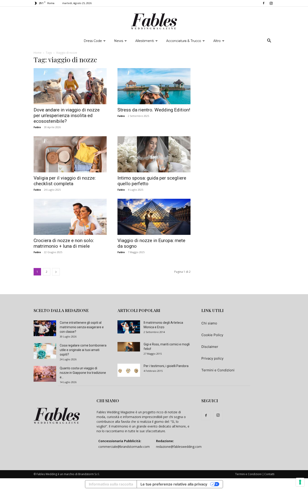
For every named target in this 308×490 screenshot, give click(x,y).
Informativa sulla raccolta (111, 484)
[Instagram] (271, 3)
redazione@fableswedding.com (179, 446)
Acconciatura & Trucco (183, 41)
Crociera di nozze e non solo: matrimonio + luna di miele (64, 243)
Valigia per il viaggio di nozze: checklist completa (65, 180)
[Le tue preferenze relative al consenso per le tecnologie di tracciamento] (300, 482)
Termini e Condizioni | (249, 474)
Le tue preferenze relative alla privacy (173, 484)
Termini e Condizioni (217, 370)
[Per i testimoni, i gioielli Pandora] (128, 370)
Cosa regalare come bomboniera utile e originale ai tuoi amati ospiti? (83, 350)
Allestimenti (144, 41)
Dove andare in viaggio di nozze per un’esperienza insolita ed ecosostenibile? (67, 115)
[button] (269, 41)
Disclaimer (209, 346)
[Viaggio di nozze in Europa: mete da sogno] (154, 217)
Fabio (37, 127)
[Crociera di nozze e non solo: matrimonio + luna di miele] (70, 217)
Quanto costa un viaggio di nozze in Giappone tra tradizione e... (83, 372)
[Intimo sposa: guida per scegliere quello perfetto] (154, 154)
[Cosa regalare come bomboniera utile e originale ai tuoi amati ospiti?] (45, 351)
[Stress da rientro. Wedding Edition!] (154, 86)
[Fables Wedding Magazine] (154, 21)
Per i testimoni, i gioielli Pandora (166, 366)
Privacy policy (212, 358)
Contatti (269, 474)
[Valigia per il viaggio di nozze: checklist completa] (70, 154)
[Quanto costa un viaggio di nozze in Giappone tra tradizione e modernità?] (45, 374)
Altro (217, 41)
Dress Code (93, 41)
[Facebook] (263, 3)
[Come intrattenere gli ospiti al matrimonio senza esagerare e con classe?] (45, 328)
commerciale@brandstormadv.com (124, 446)
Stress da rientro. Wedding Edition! (153, 110)
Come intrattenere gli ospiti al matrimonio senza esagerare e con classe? (82, 327)
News (118, 41)
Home (37, 53)
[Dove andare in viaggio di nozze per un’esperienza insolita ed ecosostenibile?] (70, 86)
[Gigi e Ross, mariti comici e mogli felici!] (128, 346)
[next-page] (56, 271)
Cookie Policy (212, 335)
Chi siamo (209, 323)
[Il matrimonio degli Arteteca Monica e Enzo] (128, 326)
